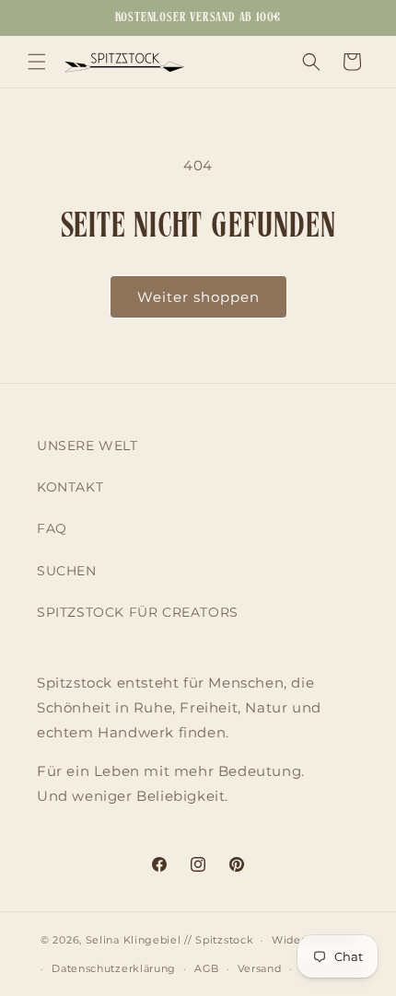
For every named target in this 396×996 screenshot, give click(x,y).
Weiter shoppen (198, 297)
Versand (260, 968)
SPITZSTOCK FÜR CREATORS (138, 612)
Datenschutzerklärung (114, 968)
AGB (206, 968)
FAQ (52, 528)
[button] (37, 61)
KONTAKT (70, 487)
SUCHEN (67, 570)
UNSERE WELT (87, 445)
